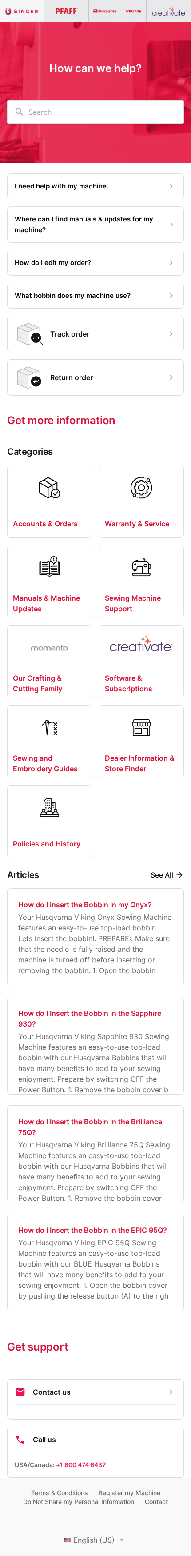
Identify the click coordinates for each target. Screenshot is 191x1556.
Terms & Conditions (59, 1492)
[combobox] (95, 112)
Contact (156, 1501)
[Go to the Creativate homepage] (169, 11)
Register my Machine (129, 1492)
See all (162, 874)
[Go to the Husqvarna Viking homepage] (118, 11)
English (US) (94, 1540)
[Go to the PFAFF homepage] (66, 11)
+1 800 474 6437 (81, 1464)
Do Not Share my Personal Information (78, 1501)
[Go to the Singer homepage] (22, 11)
